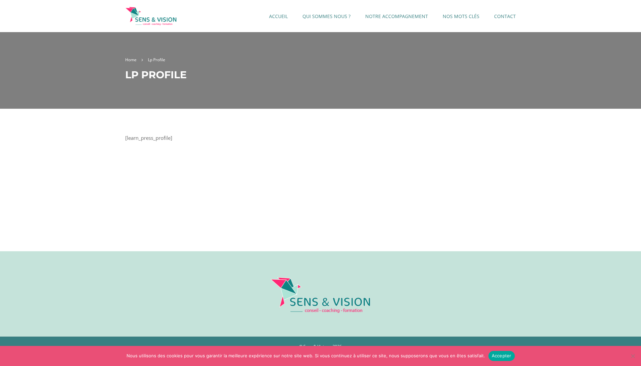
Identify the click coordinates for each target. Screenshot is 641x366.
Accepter (501, 355)
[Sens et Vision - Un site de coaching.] (151, 19)
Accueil (278, 16)
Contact (505, 16)
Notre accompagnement (396, 16)
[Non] (632, 356)
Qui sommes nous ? (326, 16)
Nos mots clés (461, 16)
